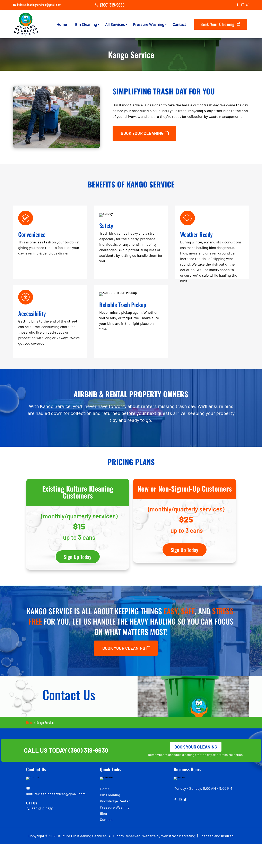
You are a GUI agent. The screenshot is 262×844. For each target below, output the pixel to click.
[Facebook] (237, 5)
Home (61, 24)
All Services (115, 24)
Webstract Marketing (178, 836)
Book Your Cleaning (217, 24)
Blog (103, 814)
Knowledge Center (115, 801)
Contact (179, 24)
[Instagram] (242, 5)
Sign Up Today (77, 556)
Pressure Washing (148, 24)
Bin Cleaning (86, 24)
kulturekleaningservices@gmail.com (39, 4)
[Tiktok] (247, 5)
